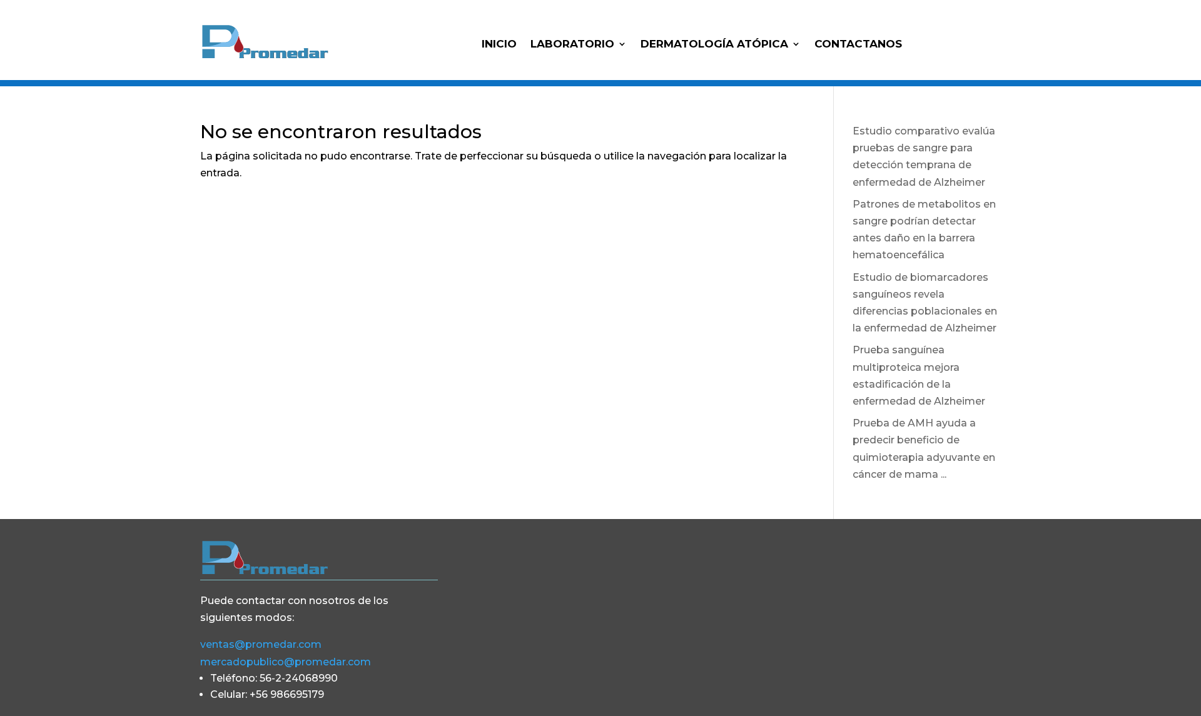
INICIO (499, 44)
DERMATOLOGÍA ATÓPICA (714, 44)
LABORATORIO (572, 44)
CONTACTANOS (858, 44)
